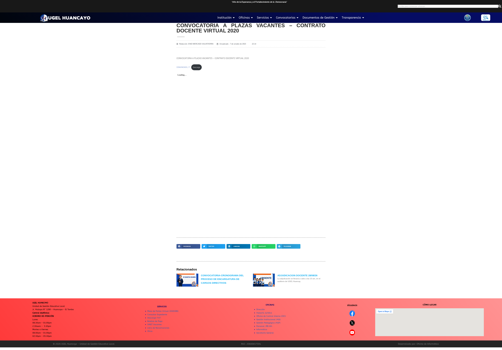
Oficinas (244, 17)
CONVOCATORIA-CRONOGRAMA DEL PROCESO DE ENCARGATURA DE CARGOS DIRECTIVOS (222, 279)
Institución (224, 17)
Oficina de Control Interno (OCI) (271, 316)
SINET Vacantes (154, 324)
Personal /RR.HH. (264, 326)
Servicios (263, 17)
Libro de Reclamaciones (158, 328)
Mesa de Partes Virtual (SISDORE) (162, 311)
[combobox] (448, 6)
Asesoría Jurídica (264, 313)
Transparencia (351, 17)
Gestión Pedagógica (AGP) (268, 323)
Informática (261, 329)
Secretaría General (265, 333)
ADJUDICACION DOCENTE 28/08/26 (297, 275)
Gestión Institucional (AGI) (268, 319)
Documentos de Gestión (319, 17)
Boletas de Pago (154, 321)
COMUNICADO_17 (183, 67)
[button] (188, 246)
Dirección (260, 309)
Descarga (196, 67)
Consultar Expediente (157, 314)
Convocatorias (285, 17)
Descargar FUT (154, 318)
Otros (149, 331)
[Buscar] (500, 6)
